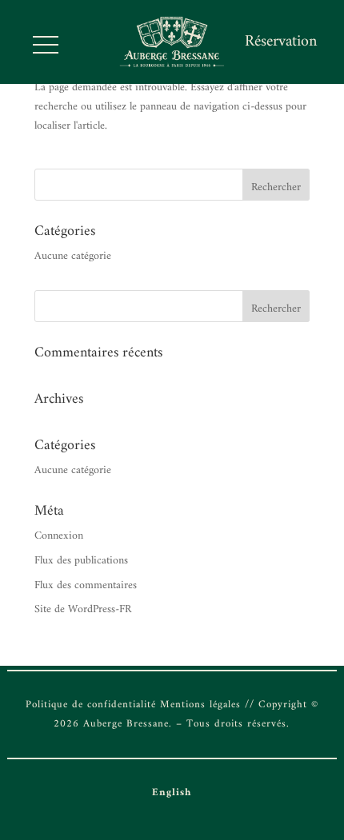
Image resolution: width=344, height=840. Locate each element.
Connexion (58, 536)
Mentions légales (200, 704)
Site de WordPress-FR (82, 609)
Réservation (281, 42)
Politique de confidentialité (91, 704)
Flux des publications (81, 561)
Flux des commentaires (85, 585)
